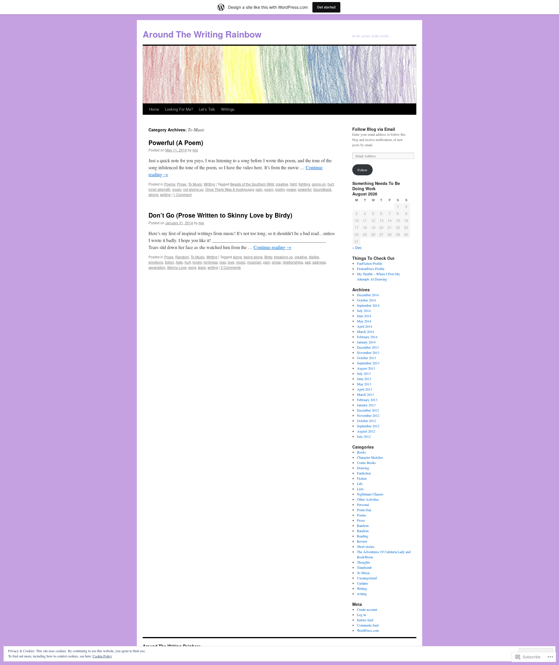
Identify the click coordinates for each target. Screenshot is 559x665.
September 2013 (368, 363)
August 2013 (366, 368)
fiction (169, 262)
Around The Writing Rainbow (202, 34)
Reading (362, 536)
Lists (360, 488)
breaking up (283, 256)
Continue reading (272, 247)
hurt (331, 183)
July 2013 (364, 373)
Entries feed (365, 620)
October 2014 (366, 300)
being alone (253, 256)
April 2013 (364, 389)
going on (319, 183)
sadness (319, 262)
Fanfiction (364, 473)
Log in (361, 614)
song (192, 267)
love (231, 262)
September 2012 (368, 426)
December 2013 (368, 347)
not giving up (193, 189)
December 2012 (368, 410)
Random (182, 256)
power (291, 189)
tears (202, 267)
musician (254, 262)
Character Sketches (370, 457)
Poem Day (364, 509)
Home (154, 109)
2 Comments (231, 267)
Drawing (363, 467)
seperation (156, 267)
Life (359, 483)
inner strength (159, 189)
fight (293, 183)
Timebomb (364, 567)
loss (223, 262)
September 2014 (368, 305)
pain (259, 189)
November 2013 (368, 352)
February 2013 (367, 399)
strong (153, 194)
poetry (280, 189)
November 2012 (368, 415)
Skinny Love (177, 267)
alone (237, 256)
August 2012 (366, 431)
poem (268, 189)
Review (362, 541)
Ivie (195, 149)
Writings (228, 109)
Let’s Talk (207, 109)
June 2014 (364, 315)
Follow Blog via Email (373, 129)
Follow (362, 169)
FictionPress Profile (370, 268)
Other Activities (368, 499)
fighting (304, 183)
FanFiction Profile (369, 263)
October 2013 (366, 357)
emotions (155, 262)
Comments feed (367, 625)
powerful (305, 189)
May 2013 (364, 384)
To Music (195, 183)
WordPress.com (368, 630)
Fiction (362, 478)
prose (276, 262)
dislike (314, 256)
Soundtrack (322, 189)
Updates (362, 583)
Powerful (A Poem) (175, 142)
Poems (169, 183)
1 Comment (182, 194)
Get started (326, 7)
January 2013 (366, 405)
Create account (367, 609)
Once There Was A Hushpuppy (229, 189)
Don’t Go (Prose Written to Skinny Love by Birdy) (220, 215)
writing (165, 194)
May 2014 (364, 321)
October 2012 (366, 420)
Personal (363, 504)
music (176, 189)
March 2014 (365, 331)
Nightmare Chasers (370, 494)
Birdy (268, 256)
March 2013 (365, 394)
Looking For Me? (179, 109)
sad (308, 262)
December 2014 (368, 294)
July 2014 (364, 310)
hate (179, 262)
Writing (209, 183)
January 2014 (366, 342)
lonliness (211, 262)
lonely (197, 262)
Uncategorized (367, 578)
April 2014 (364, 326)
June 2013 (364, 378)
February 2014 (367, 336)
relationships (293, 262)
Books (361, 452)
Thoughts (363, 562)
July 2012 (364, 436)
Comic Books (366, 462)
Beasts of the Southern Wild (252, 183)
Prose (181, 183)
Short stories (365, 546)
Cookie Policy (102, 656)
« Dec (357, 247)
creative (282, 183)
